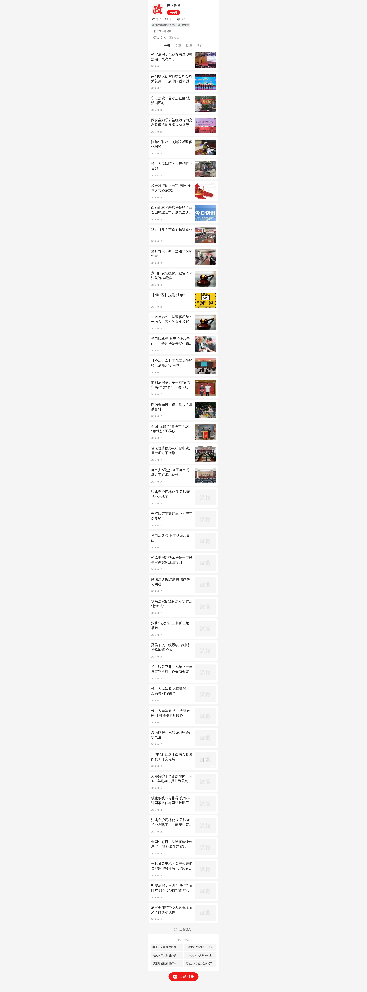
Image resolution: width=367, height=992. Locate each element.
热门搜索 (183, 940)
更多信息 (174, 37)
